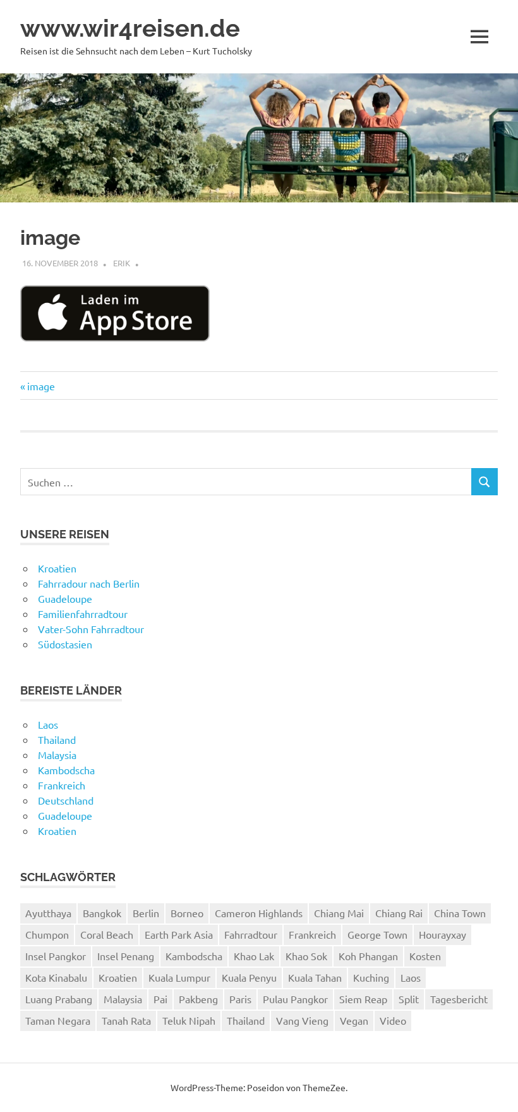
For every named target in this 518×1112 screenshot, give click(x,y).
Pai (160, 998)
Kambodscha (66, 769)
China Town (460, 912)
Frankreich (61, 785)
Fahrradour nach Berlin (89, 583)
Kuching (371, 977)
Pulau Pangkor (295, 998)
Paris (240, 998)
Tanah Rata (126, 1020)
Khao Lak (254, 955)
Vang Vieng (302, 1020)
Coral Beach (106, 934)
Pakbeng (198, 998)
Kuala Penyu (249, 977)
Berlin (146, 912)
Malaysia (57, 754)
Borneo (187, 912)
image (41, 386)
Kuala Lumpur (179, 977)
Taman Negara (57, 1020)
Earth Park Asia (179, 934)
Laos (48, 724)
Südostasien (65, 644)
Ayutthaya (48, 912)
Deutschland (65, 800)
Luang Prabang (58, 998)
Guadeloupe (65, 598)
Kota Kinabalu (56, 977)
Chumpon (47, 934)
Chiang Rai (399, 912)
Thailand (57, 739)
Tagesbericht (459, 998)
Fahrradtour (250, 934)
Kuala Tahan (315, 977)
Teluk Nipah (188, 1020)
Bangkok (102, 912)
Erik (121, 262)
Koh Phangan (368, 955)
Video (393, 1020)
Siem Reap (363, 998)
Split (409, 998)
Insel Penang (125, 955)
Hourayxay (442, 934)
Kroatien (57, 568)
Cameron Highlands (259, 912)
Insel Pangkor (55, 955)
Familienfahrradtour (83, 613)
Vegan (354, 1020)
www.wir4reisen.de (130, 28)
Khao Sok (306, 955)
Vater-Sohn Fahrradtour (91, 628)
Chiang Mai (339, 912)
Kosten (425, 955)
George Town (377, 934)
